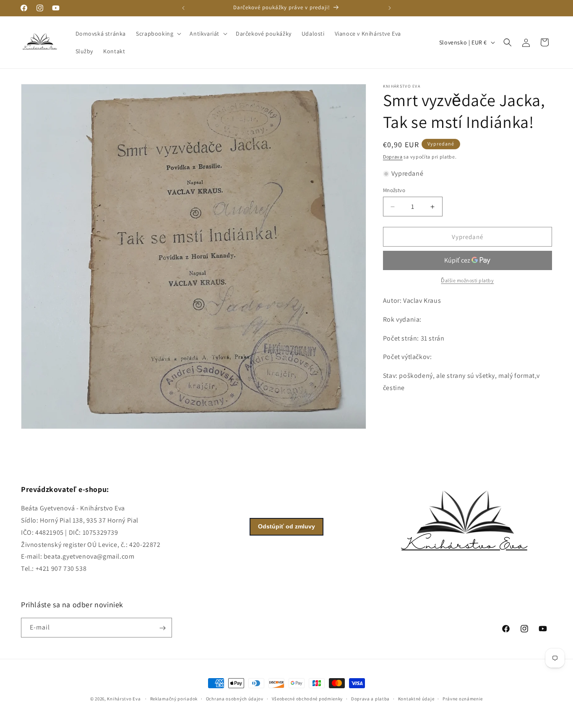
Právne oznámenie (463, 699)
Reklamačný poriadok (174, 699)
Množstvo (394, 190)
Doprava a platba (370, 699)
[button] (158, 33)
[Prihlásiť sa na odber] (162, 628)
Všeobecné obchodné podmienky (307, 699)
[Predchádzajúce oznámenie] (183, 8)
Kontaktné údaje (416, 699)
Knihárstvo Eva (124, 699)
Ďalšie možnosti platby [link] (467, 280)
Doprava (393, 156)
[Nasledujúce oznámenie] (389, 8)
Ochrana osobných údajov (234, 699)
